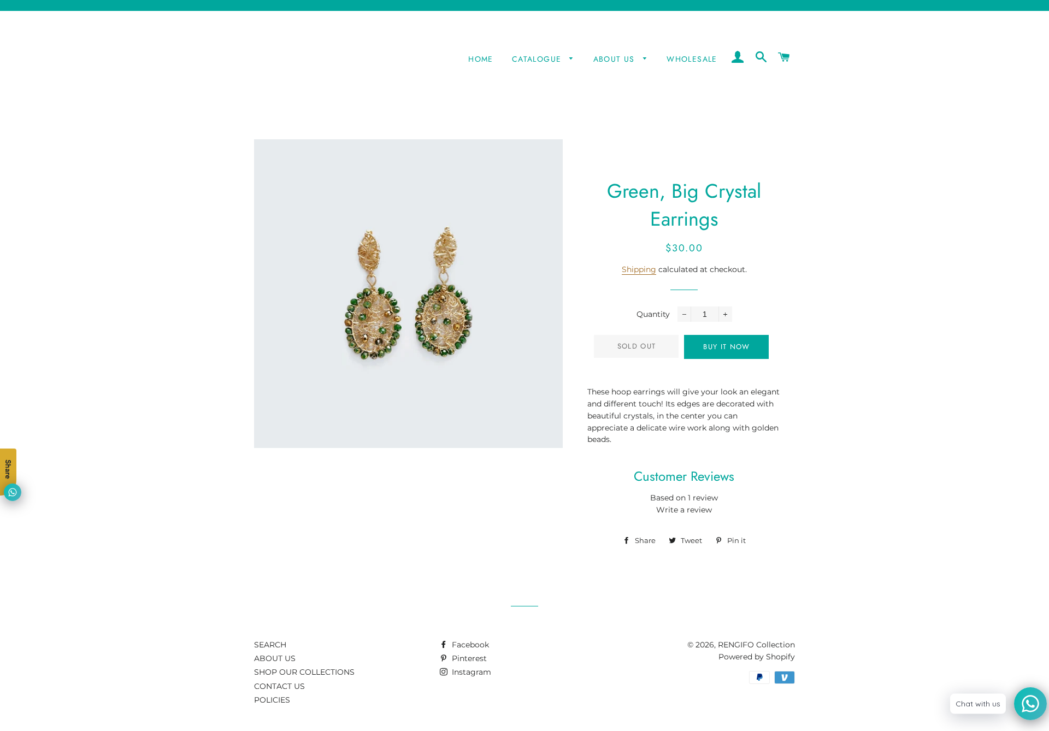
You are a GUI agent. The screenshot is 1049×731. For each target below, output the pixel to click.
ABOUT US (615, 59)
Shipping (639, 269)
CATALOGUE (538, 59)
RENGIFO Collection (756, 645)
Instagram (470, 672)
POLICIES (272, 700)
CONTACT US (279, 686)
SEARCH (270, 645)
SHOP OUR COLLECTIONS (304, 672)
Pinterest (468, 658)
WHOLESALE (692, 59)
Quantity (653, 314)
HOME (480, 59)
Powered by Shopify (756, 657)
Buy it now (726, 346)
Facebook (469, 645)
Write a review (684, 510)
